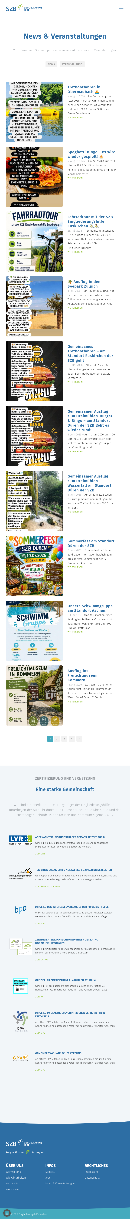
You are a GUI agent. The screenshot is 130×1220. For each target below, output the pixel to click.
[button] (7, 1213)
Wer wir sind (13, 1171)
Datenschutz (92, 1177)
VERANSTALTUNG (72, 64)
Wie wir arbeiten (16, 1177)
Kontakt (50, 1171)
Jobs (48, 1177)
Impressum (91, 1171)
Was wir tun (13, 1183)
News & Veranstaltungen (60, 1183)
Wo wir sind (13, 1189)
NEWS (51, 64)
